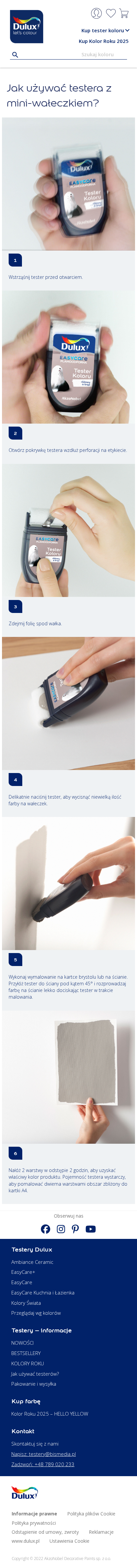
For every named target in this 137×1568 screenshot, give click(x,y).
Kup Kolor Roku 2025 (104, 41)
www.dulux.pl (26, 1541)
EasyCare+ (23, 1272)
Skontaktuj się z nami (35, 1443)
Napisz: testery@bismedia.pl (43, 1454)
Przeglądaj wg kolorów (36, 1312)
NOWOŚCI (22, 1342)
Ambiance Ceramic (32, 1262)
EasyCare (21, 1282)
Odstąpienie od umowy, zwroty (45, 1532)
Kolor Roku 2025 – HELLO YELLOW (49, 1413)
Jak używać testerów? (35, 1373)
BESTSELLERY (26, 1353)
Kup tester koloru (102, 30)
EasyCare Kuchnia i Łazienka (42, 1292)
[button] (127, 30)
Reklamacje (101, 1532)
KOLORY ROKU (27, 1363)
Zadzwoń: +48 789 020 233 (42, 1464)
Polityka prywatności (34, 1523)
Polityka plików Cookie (91, 1513)
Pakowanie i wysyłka (33, 1383)
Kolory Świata (26, 1302)
